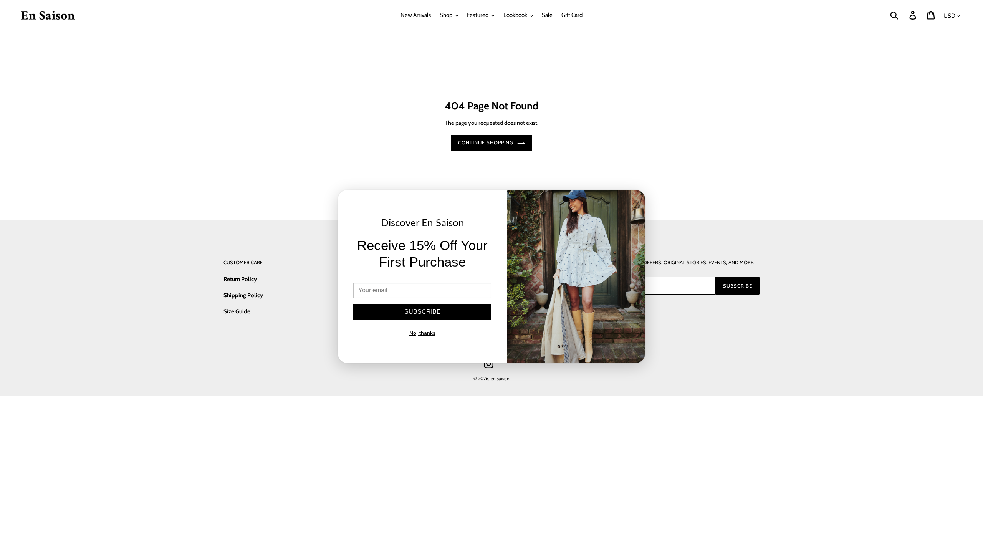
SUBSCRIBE (422, 311)
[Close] (635, 202)
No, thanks (422, 333)
